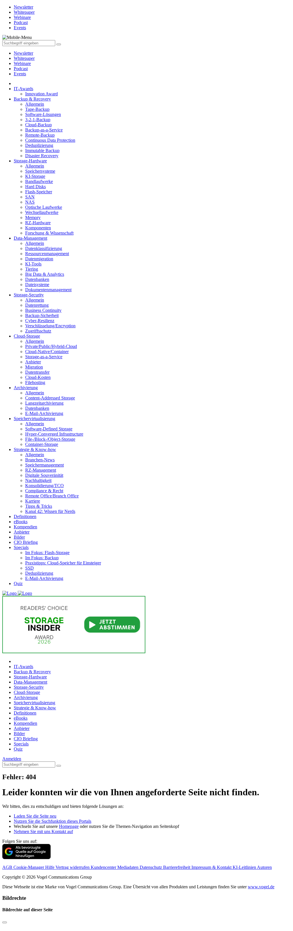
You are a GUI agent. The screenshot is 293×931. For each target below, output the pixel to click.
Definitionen (25, 516)
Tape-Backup (37, 109)
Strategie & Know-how (35, 449)
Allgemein (34, 104)
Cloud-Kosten (38, 377)
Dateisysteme (37, 284)
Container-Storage (41, 444)
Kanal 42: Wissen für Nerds (50, 511)
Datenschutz (151, 867)
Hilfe (50, 867)
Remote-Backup (40, 135)
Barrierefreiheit (177, 867)
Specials (21, 547)
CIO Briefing (26, 542)
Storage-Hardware (30, 160)
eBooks (20, 521)
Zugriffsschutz (38, 330)
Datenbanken (37, 279)
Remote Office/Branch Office (52, 495)
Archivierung (26, 387)
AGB (7, 867)
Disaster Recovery (41, 155)
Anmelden (11, 758)
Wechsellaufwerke (41, 212)
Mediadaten (128, 867)
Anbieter (33, 361)
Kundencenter (104, 867)
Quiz (18, 583)
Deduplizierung (39, 145)
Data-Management (30, 238)
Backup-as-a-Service (44, 129)
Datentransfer (37, 372)
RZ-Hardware (38, 222)
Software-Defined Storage (48, 428)
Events (20, 73)
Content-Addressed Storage (50, 397)
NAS (30, 202)
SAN (30, 196)
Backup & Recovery (32, 99)
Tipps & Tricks (38, 506)
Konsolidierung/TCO (44, 485)
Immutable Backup (42, 150)
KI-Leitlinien (245, 867)
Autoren (264, 867)
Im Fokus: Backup (42, 557)
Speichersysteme (40, 171)
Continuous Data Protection (50, 140)
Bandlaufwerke (39, 181)
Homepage (69, 826)
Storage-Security (29, 294)
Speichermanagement (44, 464)
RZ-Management (40, 470)
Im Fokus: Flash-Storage (47, 552)
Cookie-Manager (29, 867)
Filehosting (35, 382)
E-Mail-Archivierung (44, 413)
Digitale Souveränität (44, 475)
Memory (33, 217)
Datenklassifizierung (43, 248)
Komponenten (38, 227)
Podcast (21, 68)
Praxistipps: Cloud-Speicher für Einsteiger (63, 562)
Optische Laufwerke (43, 207)
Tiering (31, 269)
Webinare (22, 63)
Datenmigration (39, 258)
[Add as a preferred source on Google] (26, 857)
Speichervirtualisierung (34, 418)
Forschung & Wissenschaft (49, 233)
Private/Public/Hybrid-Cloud (51, 346)
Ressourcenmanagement (47, 253)
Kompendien (25, 526)
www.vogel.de (261, 886)
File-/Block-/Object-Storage (50, 439)
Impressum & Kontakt (212, 867)
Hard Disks (35, 186)
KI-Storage (35, 176)
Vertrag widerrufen (73, 867)
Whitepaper (24, 58)
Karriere (32, 501)
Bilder (19, 537)
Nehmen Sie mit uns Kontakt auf (43, 831)
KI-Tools (33, 263)
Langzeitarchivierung (44, 403)
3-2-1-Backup (37, 119)
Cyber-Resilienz (39, 320)
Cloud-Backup (38, 124)
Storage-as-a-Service (43, 356)
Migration (34, 367)
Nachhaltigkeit (38, 480)
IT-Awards (23, 88)
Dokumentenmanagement (48, 289)
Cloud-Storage (27, 336)
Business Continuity (43, 310)
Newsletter (23, 53)
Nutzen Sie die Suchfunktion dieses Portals (52, 821)
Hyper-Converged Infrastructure (54, 434)
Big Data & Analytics (44, 274)
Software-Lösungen (43, 114)
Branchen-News (40, 459)
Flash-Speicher (38, 191)
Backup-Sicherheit (42, 315)
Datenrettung (37, 305)
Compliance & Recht (44, 490)
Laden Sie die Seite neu (35, 816)
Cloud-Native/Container (47, 351)
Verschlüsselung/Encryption (50, 325)
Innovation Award (41, 93)
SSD (29, 568)
